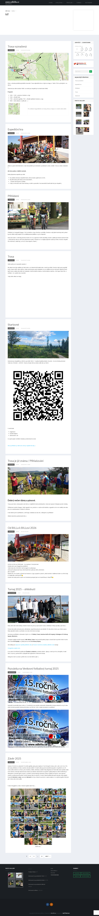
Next (47, 856)
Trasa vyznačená (17, 46)
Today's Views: (32, 872)
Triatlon (69, 2)
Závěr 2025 (14, 758)
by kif (17, 50)
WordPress (53, 913)
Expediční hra (15, 129)
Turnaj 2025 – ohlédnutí (21, 589)
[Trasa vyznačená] (38, 66)
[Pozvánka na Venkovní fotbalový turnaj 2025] (38, 689)
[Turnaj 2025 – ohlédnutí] (38, 609)
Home (51, 2)
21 (41, 856)
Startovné (13, 324)
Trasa (11, 256)
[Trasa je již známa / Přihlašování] (38, 480)
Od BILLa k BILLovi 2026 (22, 527)
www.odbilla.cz (12, 2)
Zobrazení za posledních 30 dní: (36, 880)
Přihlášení (13, 195)
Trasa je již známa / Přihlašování (25, 460)
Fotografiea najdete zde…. (14, 648)
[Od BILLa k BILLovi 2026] (38, 547)
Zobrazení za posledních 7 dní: (36, 876)
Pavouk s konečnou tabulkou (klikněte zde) (44, 644)
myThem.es (66, 913)
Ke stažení (88, 2)
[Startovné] (38, 344)
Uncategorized (85, 876)
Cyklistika (59, 2)
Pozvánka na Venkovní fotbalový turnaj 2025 (33, 668)
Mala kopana (12, 592)
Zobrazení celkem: (33, 890)
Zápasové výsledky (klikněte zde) (23, 644)
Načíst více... (38, 846)
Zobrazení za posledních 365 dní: (37, 884)
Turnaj (78, 2)
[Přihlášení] (38, 216)
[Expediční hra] (38, 149)
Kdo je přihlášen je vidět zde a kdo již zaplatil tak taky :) (21, 445)
